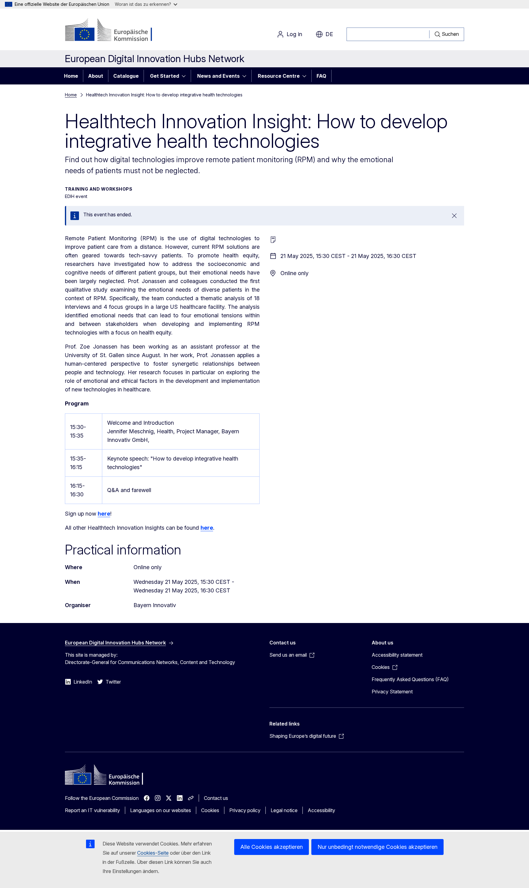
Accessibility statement (397, 655)
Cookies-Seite (153, 853)
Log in (294, 34)
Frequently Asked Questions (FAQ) (410, 679)
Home (71, 76)
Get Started (164, 76)
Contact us (216, 798)
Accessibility (321, 810)
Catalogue (126, 76)
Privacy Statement (392, 691)
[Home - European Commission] (114, 30)
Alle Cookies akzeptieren (271, 847)
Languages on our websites (160, 810)
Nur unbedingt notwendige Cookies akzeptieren (377, 847)
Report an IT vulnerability (92, 810)
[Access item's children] (185, 75)
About (95, 76)
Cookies (210, 810)
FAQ (321, 76)
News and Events (218, 76)
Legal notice (284, 810)
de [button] (329, 34)
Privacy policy (245, 810)
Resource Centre (279, 76)
